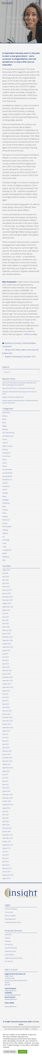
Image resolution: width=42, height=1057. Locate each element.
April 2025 (5, 624)
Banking (4, 416)
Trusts (4, 547)
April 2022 (5, 744)
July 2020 (5, 811)
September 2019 (7, 845)
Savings (4, 523)
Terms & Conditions (11, 909)
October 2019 (6, 842)
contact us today (30, 334)
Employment (6, 453)
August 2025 (6, 610)
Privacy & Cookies (10, 916)
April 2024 (5, 664)
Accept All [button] (22, 1052)
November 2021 (7, 761)
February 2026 (7, 590)
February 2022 (7, 751)
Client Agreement (10, 919)
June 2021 (5, 778)
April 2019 (5, 862)
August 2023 (6, 691)
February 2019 (7, 868)
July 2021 (5, 774)
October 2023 (6, 684)
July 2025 (5, 613)
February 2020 (7, 828)
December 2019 (7, 835)
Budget (4, 426)
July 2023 (5, 694)
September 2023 (7, 687)
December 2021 (7, 758)
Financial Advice (7, 470)
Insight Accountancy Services (13, 958)
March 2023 (6, 707)
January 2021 (6, 791)
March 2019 (6, 865)
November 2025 (7, 600)
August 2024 (6, 650)
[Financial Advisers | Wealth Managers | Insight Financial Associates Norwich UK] (7, 3)
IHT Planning (9, 945)
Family (4, 463)
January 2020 (6, 831)
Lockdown (5, 493)
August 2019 (6, 848)
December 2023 (7, 677)
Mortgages (5, 500)
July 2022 (5, 734)
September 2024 (7, 647)
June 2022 (5, 738)
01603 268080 (9, 1003)
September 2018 (7, 875)
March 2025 (6, 627)
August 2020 (6, 808)
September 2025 (7, 607)
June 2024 (5, 657)
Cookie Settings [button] (9, 1052)
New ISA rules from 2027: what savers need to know (18, 388)
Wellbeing (5, 557)
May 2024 (5, 660)
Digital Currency (7, 446)
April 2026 (5, 583)
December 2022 (7, 717)
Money (4, 496)
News (4, 506)
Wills (3, 560)
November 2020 (7, 798)
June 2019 (5, 855)
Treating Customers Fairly (13, 922)
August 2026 (6, 570)
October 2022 (6, 724)
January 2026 (6, 593)
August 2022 (6, 731)
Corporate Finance (10, 951)
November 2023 (7, 681)
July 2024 (5, 654)
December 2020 (7, 795)
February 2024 (7, 670)
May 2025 (5, 620)
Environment (6, 456)
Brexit (4, 423)
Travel (4, 543)
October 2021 (6, 764)
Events (4, 459)
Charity (4, 439)
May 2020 (5, 818)
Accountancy (6, 413)
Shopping (5, 530)
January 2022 (6, 754)
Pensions (5, 510)
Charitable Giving (7, 436)
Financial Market (29, 343)
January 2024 (6, 674)
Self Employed (6, 527)
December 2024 (7, 637)
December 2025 (7, 597)
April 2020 (5, 821)
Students (5, 533)
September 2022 (7, 728)
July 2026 (5, 573)
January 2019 (6, 872)
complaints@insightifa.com (13, 995)
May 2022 (5, 741)
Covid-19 (5, 443)
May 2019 (5, 858)
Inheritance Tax (7, 480)
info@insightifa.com (10, 991)
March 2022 (6, 748)
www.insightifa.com (11, 1006)
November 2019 (7, 838)
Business (9, 343)
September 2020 (7, 805)
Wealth (4, 553)
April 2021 (5, 785)
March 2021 (6, 788)
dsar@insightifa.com (11, 999)
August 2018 (6, 878)
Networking (6, 503)
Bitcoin (4, 419)
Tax (3, 537)
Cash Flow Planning (8, 433)
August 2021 (6, 771)
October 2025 (6, 603)
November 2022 (7, 721)
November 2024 (7, 640)
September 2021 (7, 768)
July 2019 (5, 852)
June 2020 (5, 815)
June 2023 (5, 697)
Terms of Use (9, 912)
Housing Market (7, 476)
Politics (4, 513)
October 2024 (6, 644)
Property (5, 516)
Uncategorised (6, 550)
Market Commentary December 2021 (20, 356)
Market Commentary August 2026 (13, 397)
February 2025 (7, 630)
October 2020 (6, 801)
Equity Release (9, 955)
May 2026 (5, 580)
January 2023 (6, 714)
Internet (4, 483)
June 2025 (5, 617)
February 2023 (7, 711)
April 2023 (5, 704)
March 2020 (6, 825)
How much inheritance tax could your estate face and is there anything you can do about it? (19, 384)
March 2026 (6, 587)
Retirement (6, 520)
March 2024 (6, 667)
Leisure (4, 490)
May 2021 (5, 781)
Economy (17, 343)
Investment (7, 346)
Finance (4, 466)
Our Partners (9, 961)
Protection (8, 941)
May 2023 (5, 701)
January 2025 (6, 634)
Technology (5, 540)
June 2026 (5, 577)
